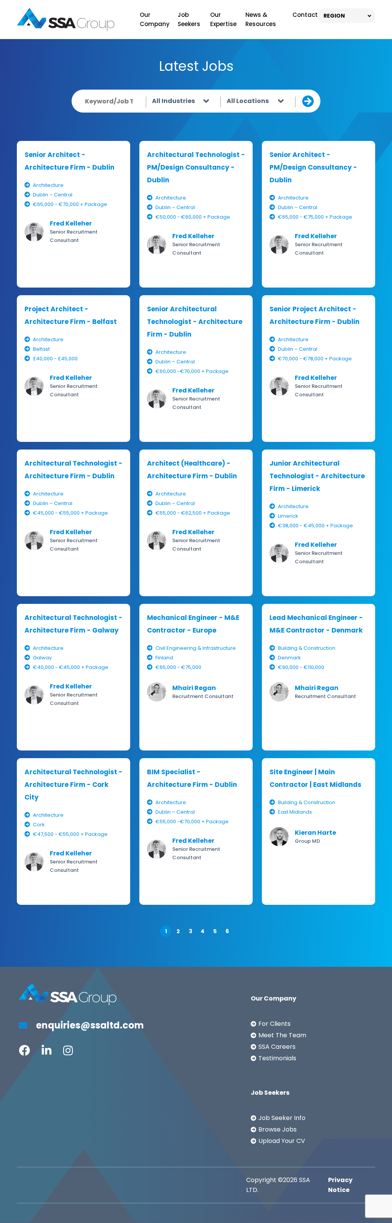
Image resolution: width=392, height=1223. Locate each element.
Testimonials (277, 1058)
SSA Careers (277, 1046)
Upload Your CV (281, 1140)
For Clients (274, 1023)
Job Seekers (189, 19)
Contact (305, 15)
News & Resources (260, 19)
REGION (334, 16)
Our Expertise (223, 19)
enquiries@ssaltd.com (89, 1025)
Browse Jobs (277, 1129)
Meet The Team (282, 1035)
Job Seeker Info (281, 1117)
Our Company (155, 19)
